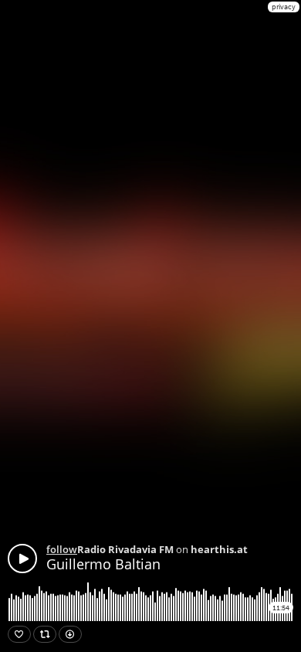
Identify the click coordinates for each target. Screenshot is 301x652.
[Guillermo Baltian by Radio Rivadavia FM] (22, 558)
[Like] (19, 634)
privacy (284, 7)
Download (70, 634)
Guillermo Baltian (103, 564)
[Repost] (44, 634)
